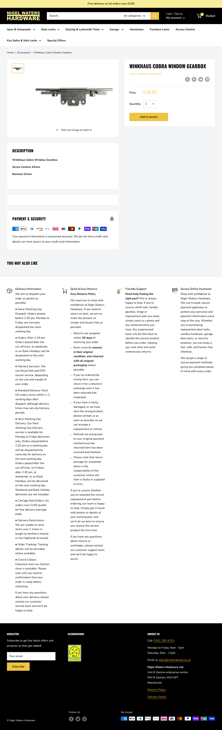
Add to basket (148, 117)
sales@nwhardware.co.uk (175, 660)
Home (10, 52)
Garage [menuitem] (115, 29)
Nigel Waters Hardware (145, 74)
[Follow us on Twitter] (77, 718)
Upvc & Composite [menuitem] (19, 29)
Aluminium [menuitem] (137, 29)
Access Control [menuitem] (185, 29)
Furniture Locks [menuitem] (159, 29)
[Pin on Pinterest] (194, 79)
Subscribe (18, 667)
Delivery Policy (156, 697)
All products (23, 52)
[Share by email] (207, 79)
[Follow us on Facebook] (71, 718)
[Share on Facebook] (187, 79)
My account (174, 18)
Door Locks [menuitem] (48, 29)
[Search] (154, 16)
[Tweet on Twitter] (200, 79)
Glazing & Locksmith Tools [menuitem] (83, 29)
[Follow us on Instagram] (84, 718)
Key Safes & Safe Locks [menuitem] (22, 40)
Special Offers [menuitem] (56, 40)
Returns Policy (156, 690)
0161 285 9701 (164, 641)
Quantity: (135, 104)
